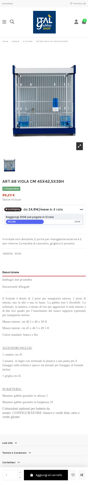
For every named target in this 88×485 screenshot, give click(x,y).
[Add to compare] (81, 475)
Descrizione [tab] (10, 272)
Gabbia (8, 253)
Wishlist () (79, 3)
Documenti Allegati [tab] (15, 287)
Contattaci (7, 3)
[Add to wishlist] (73, 475)
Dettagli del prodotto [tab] (17, 280)
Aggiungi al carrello (49, 475)
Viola (18, 253)
